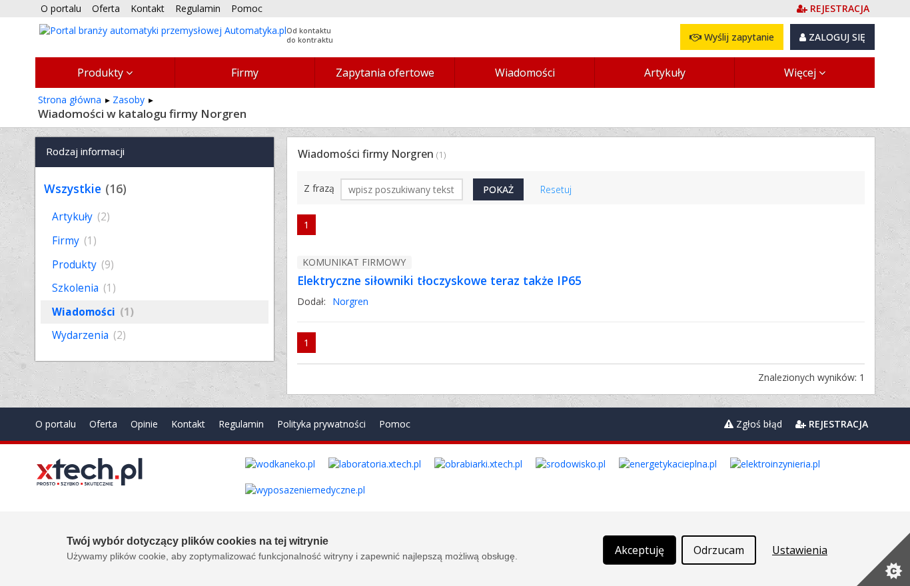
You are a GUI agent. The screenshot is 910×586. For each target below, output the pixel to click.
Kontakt (188, 424)
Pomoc (394, 424)
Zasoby (129, 99)
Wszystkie (72, 188)
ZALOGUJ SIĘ (835, 37)
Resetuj (556, 189)
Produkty (101, 72)
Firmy (244, 72)
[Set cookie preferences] (883, 559)
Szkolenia (84, 288)
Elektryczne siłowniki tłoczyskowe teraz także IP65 (439, 280)
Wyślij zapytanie (737, 37)
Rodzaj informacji (85, 151)
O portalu (55, 424)
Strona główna (69, 99)
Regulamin (241, 424)
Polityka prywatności (321, 424)
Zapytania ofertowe (385, 72)
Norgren (350, 301)
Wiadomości (525, 72)
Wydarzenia (89, 335)
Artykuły (664, 72)
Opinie (144, 424)
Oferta (103, 424)
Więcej (801, 72)
